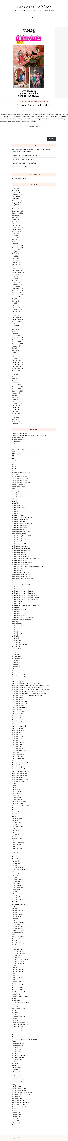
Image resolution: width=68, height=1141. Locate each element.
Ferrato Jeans (16, 859)
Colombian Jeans (17, 804)
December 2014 (17, 407)
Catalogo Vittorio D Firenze (21, 750)
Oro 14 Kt (15, 975)
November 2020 (17, 268)
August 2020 (16, 274)
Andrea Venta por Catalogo (34, 105)
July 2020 (15, 276)
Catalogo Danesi (17, 697)
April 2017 (15, 354)
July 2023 (15, 215)
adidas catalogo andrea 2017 (21, 482)
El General (15, 834)
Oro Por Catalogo (18, 984)
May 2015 (15, 399)
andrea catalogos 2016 (19, 554)
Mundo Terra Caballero (20, 959)
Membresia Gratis (18, 930)
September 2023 (18, 213)
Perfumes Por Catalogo (20, 1008)
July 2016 (15, 372)
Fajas (13, 840)
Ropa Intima (16, 1053)
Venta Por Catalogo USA (20, 1104)
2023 (14, 466)
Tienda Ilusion (16, 1074)
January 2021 (16, 264)
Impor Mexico (16, 889)
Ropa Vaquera (17, 1059)
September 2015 (17, 391)
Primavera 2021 (17, 1029)
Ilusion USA (16, 881)
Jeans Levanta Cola (18, 900)
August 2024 (16, 203)
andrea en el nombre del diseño (22, 591)
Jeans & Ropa (16, 896)
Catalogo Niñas (17, 734)
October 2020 (17, 270)
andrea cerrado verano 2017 (21, 572)
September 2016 (17, 368)
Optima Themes (17, 1138)
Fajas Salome (16, 844)
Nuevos (45, 101)
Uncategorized (17, 1078)
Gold (13, 871)
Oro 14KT (15, 979)
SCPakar (15, 1063)
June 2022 (15, 235)
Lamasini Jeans (17, 916)
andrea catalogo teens (19, 552)
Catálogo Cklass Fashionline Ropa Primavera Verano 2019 (31, 689)
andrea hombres (17, 624)
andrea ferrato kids (18, 615)
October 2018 (16, 317)
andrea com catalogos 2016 (21, 574)
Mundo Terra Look (18, 963)
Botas (14, 652)
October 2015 (16, 389)
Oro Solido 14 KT (17, 988)
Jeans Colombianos (18, 898)
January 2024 (16, 209)
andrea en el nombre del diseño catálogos (26, 597)
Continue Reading (34, 126)
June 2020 (15, 278)
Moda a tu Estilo (17, 939)
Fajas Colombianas (18, 842)
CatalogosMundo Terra (19, 781)
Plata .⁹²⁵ (15, 1012)
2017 (13, 452)
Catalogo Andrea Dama (20, 675)
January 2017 (16, 360)
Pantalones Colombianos (20, 1002)
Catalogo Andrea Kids (19, 677)
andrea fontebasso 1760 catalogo (23, 617)
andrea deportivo (18, 589)
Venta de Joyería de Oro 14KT (22, 1094)
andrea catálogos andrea (20, 556)
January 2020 (16, 287)
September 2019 (17, 295)
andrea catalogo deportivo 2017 (22, 550)
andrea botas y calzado (19, 538)
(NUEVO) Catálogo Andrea (21, 433)
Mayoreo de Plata (18, 928)
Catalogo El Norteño (19, 718)
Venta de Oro (16, 1096)
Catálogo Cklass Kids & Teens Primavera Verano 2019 (29, 693)
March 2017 (16, 356)
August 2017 (16, 346)
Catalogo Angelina (18, 679)
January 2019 (16, 311)
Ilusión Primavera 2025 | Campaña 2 (24, 163)
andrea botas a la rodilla (20, 519)
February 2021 (17, 262)
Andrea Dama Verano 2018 (21, 585)
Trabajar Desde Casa (19, 1076)
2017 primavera (17, 454)
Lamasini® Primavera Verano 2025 (23, 159)
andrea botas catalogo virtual (22, 523)
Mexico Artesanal (17, 932)
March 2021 (16, 260)
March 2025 (16, 192)
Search (51, 138)
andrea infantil (17, 628)
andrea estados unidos (19, 609)
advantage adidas (18, 493)
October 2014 (16, 411)
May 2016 (15, 377)
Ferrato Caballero (18, 857)
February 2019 (17, 309)
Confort (14, 808)
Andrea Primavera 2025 (20, 167)
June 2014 (15, 417)
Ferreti (14, 865)
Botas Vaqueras (17, 656)
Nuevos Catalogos (18, 969)
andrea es (15, 607)
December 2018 (17, 313)
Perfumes (15, 1006)
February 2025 (17, 194)
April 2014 (15, 419)
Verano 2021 (16, 1117)
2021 (13, 462)
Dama (14, 816)
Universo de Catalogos (19, 1080)
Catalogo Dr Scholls (18, 712)
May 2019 (15, 303)
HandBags (15, 875)
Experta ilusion (17, 838)
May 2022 (15, 237)
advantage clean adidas (20, 495)
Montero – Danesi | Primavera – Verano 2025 (26, 155)
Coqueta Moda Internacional (21, 812)
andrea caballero (17, 542)
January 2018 (16, 336)
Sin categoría (16, 1067)
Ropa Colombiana (18, 1043)
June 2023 (15, 217)
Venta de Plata (17, 1098)
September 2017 (17, 344)
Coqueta (15, 810)
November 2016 (17, 364)
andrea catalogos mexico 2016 (22, 562)
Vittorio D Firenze (18, 1119)
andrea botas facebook (19, 525)
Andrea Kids (16, 638)
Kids (13, 906)
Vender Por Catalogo (19, 1090)
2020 (25, 101)
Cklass (14, 783)
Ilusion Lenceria (17, 879)
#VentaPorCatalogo (18, 439)
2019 (21, 101)
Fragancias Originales (19, 869)
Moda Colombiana (18, 941)
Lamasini (15, 908)
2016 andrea (16, 448)
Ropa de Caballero (18, 1045)
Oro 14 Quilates (17, 977)
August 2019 (16, 297)
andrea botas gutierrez (20, 527)
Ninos (14, 965)
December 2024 (17, 199)
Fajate (14, 847)
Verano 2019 (16, 1112)
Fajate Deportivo (17, 849)
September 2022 (18, 229)
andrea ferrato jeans (19, 613)
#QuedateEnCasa (18, 437)
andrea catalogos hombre (20, 560)
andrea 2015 (16, 511)
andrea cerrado (17, 570)
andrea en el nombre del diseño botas (24, 595)
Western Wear (17, 1123)
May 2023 (15, 219)
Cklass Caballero (17, 791)
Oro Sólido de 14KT (18, 992)
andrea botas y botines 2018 (21, 536)
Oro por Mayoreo (18, 986)
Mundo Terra (16, 957)
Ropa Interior (16, 1051)
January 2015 (16, 405)
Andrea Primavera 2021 (20, 644)
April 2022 (15, 239)
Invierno (15, 892)
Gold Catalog (16, 873)
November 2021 (17, 248)
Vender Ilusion (17, 1086)
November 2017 (17, 340)
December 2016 (17, 362)
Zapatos (14, 1125)
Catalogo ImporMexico (19, 726)
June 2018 (15, 325)
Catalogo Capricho (18, 681)
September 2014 (17, 413)
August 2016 (16, 370)
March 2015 (16, 401)
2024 (14, 468)
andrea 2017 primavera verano (22, 517)
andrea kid (15, 636)
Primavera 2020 (17, 1027)
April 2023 (15, 221)
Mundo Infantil (17, 955)
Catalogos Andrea (18, 754)
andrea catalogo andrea (20, 546)
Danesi (14, 824)
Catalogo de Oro (17, 699)
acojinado (15, 474)
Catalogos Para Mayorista (20, 771)
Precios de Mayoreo (18, 1016)
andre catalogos (17, 505)
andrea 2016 (16, 513)
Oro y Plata (16, 994)
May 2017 (15, 352)
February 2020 (17, 284)
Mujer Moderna (17, 951)
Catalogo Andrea (17, 673)
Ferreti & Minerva (18, 867)
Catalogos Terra (17, 777)
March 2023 (16, 223)
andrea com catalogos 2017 (21, 577)
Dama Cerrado (17, 818)
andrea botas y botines (19, 534)
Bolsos (14, 650)
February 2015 (17, 403)
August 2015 (16, 393)
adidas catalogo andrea (20, 480)
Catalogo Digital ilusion (19, 707)
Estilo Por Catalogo (18, 836)
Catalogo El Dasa (17, 714)
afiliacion (15, 499)
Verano (14, 1108)
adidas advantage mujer (20, 478)
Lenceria (15, 918)
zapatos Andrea (17, 1127)
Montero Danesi (17, 949)
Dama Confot (16, 820)
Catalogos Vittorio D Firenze (21, 779)
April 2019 (15, 305)
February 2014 (17, 424)
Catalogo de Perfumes (19, 703)
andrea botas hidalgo (19, 529)
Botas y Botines (17, 658)
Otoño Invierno (17, 1000)
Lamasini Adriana (17, 910)
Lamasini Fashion (17, 914)
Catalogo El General (18, 716)
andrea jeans (16, 632)
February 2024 (17, 207)
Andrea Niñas (16, 640)
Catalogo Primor (17, 744)
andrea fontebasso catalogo (21, 619)
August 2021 (16, 250)
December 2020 (17, 266)
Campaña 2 (16, 662)
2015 (13, 444)
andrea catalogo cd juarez (21, 548)
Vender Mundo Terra (19, 1088)
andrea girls (16, 622)
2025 (14, 470)
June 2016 (15, 374)
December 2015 (17, 387)
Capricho (15, 664)
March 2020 (16, 282)
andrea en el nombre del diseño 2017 (24, 593)
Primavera (15, 1020)
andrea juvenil (17, 634)
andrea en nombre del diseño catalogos (25, 605)
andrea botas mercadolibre (21, 531)
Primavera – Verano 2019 (20, 1022)
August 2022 (16, 231)
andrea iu (15, 630)
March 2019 (16, 307)
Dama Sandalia (17, 822)
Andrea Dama (16, 583)
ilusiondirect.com (17, 887)
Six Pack (15, 1070)
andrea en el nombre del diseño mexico (25, 599)
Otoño (14, 998)
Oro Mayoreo (16, 982)
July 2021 (15, 252)
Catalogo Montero (18, 732)
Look (13, 920)
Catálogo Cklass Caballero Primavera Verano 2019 (28, 683)
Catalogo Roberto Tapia (20, 746)
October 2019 (16, 293)
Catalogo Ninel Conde (19, 736)
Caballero (15, 660)
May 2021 (15, 256)
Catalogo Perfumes (18, 742)
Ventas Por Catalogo (19, 1106)
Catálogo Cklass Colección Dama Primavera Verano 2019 (30, 685)
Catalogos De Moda (34, 6)
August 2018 (16, 321)
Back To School (17, 648)
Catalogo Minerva (18, 730)
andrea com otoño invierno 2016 (22, 579)
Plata (14, 1010)
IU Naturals (16, 894)
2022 (14, 464)
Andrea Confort (17, 581)
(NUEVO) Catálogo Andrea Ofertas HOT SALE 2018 (29, 435)
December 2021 (17, 246)
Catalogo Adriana (18, 671)
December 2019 (17, 289)
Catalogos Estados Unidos (20, 763)
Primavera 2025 (17, 1031)
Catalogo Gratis (17, 722)
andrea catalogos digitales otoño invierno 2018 (27, 558)
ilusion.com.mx (17, 885)
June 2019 (15, 301)
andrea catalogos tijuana (20, 568)
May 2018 (15, 327)
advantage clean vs (18, 497)
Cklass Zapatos (17, 799)
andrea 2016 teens (18, 515)
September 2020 (18, 272)
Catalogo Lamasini (18, 728)
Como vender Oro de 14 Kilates (22, 806)
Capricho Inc (16, 667)
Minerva (14, 934)
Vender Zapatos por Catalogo (22, 1092)
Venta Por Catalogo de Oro (21, 1102)
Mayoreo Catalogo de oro (20, 926)
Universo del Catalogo (19, 1082)
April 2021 (15, 258)
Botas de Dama (17, 654)
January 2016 (16, 385)
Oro (13, 973)
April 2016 (15, 379)
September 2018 (17, 319)
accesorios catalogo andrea (21, 472)
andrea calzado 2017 (19, 544)
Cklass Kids (15, 795)
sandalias (15, 1061)
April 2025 (15, 190)
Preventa (15, 1018)
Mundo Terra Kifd (18, 961)
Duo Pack (15, 832)
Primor (14, 1033)
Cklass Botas (16, 789)
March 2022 (16, 242)
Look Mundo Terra (18, 922)
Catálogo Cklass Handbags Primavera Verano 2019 (28, 691)
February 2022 (17, 244)
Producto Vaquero (18, 1035)
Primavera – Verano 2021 (20, 1025)
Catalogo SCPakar (18, 748)
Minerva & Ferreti (18, 937)
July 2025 (15, 188)
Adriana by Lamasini (18, 491)
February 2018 (17, 334)
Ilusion (14, 877)
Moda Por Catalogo (18, 943)
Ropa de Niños (17, 1049)
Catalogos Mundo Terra (20, 769)
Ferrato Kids (16, 861)
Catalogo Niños (17, 738)
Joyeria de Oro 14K (18, 904)
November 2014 (17, 409)
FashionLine (16, 853)
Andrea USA (38, 101)
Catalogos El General (19, 761)
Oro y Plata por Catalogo (20, 996)
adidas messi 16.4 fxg (19, 486)
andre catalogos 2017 (19, 507)
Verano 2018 (16, 1110)
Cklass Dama (16, 793)
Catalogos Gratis (17, 765)
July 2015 (15, 395)
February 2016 (17, 383)
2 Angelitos (16, 441)
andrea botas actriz (18, 521)
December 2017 (17, 338)
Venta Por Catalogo (18, 1100)
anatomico (15, 503)
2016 (13, 446)
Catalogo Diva (16, 709)
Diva (13, 828)
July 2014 (15, 415)
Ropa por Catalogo (18, 1055)
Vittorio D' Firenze (18, 1121)
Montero (15, 945)
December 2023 (17, 211)
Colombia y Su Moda (19, 802)
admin (40, 109)
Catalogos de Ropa (18, 759)
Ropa (14, 1041)
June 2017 (15, 350)
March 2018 (16, 332)
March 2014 (16, 422)
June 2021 (15, 254)
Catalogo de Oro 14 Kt (19, 701)
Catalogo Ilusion (17, 724)
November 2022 (17, 227)
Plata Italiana (16, 1014)
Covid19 (14, 814)
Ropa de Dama (17, 1047)
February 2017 (17, 358)
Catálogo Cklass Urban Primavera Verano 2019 (27, 695)
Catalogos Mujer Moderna (20, 767)
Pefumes (15, 1004)
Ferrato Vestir (16, 863)
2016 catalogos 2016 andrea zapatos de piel (26, 450)
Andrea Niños (16, 642)
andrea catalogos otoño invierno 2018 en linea (27, 566)
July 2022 (15, 233)
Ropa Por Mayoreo (18, 1057)
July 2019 (15, 299)
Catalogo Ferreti (17, 720)
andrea (30, 101)
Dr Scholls (15, 830)
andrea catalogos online (20, 564)
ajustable (15, 501)
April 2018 (15, 329)
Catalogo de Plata (18, 705)
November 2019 (17, 291)
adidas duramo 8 (17, 484)
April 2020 (15, 280)
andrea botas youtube (19, 540)
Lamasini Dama (17, 912)
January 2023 (16, 225)
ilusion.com (16, 883)
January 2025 (16, 196)
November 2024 (17, 201)
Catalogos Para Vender (19, 773)
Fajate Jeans (16, 851)
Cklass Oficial (16, 797)
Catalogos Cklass (17, 757)
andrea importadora (18, 626)
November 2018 (17, 315)
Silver (14, 1065)
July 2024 (15, 205)
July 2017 (15, 348)
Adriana (14, 489)
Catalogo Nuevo (17, 740)
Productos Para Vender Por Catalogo (24, 1039)
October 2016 (16, 366)
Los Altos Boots (17, 924)
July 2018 (15, 323)
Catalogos (15, 752)
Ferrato (14, 855)
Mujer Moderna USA (19, 953)
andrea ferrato (17, 611)
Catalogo (15, 669)
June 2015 (15, 397)
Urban (14, 1084)
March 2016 (16, 381)
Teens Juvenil (16, 1072)
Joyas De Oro (16, 902)
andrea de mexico (18, 587)
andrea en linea (17, 603)
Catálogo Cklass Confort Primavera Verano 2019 (27, 687)
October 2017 (16, 342)
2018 (13, 456)
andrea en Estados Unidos (20, 601)
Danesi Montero (17, 826)
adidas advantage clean (20, 476)
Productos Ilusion (18, 1037)
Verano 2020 (16, 1115)
